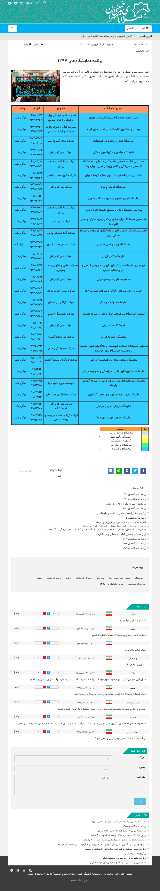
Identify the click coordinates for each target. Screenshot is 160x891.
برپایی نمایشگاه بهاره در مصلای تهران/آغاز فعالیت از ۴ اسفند (118, 835)
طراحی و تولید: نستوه (80, 880)
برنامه (68, 578)
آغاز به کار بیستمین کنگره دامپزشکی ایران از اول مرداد (121, 523)
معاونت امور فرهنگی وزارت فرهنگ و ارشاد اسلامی (61, 118)
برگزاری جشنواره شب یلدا (134, 853)
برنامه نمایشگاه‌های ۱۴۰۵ (134, 518)
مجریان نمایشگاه (84, 578)
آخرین (138, 815)
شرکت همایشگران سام (61, 314)
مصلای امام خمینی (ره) (119, 578)
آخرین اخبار (146, 36)
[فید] (28, 3)
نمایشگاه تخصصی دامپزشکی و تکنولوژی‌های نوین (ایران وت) (112, 164)
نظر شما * (140, 777)
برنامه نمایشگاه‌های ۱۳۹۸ (134, 495)
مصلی (39, 578)
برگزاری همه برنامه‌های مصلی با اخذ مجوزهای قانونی (121, 513)
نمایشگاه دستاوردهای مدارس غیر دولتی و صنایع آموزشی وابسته (113, 383)
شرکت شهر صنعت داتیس (61, 175)
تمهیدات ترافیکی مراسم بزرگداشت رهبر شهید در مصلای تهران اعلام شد (95, 37)
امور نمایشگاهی (136, 28)
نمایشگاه (139, 578)
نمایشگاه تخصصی (136, 584)
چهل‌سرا (100, 578)
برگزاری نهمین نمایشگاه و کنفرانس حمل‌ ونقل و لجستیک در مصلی (115, 849)
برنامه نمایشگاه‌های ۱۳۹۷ (80, 61)
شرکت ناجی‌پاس (61, 221)
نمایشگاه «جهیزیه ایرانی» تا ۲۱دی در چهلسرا (125, 504)
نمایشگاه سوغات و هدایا (113, 302)
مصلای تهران (122, 11)
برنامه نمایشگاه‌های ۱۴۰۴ (134, 548)
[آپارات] (15, 3)
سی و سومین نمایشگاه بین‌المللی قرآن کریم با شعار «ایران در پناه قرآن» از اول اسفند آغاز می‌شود (102, 844)
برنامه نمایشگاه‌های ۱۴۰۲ (134, 539)
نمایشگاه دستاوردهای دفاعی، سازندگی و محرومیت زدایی (113, 371)
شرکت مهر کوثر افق (61, 152)
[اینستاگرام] (21, 3)
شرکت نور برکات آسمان (61, 337)
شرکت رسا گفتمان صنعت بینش (61, 164)
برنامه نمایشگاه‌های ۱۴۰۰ (134, 509)
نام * (143, 757)
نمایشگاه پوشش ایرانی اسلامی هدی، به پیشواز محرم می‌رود (119, 822)
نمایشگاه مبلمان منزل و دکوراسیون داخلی (113, 360)
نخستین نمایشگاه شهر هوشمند (112, 351)
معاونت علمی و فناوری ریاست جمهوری (61, 267)
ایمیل (142, 767)
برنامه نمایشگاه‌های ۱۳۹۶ (134, 499)
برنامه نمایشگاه (54, 578)
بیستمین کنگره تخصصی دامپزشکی (124, 161)
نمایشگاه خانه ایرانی (113, 325)
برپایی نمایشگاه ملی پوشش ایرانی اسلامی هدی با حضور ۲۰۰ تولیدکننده (113, 840)
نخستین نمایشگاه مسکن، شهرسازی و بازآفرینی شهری (118, 346)
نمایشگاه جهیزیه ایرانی (113, 337)
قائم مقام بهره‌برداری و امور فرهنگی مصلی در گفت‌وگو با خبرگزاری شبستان (114, 526)
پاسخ (16, 613)
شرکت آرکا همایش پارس (61, 233)
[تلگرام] (9, 3)
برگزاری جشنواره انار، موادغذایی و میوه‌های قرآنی (124, 858)
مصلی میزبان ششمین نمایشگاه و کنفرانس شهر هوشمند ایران (118, 863)
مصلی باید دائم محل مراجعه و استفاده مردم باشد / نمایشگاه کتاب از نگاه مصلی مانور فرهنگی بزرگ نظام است (95, 530)
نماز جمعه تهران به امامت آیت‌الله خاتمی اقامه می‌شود (121, 831)
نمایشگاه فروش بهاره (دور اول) (113, 406)
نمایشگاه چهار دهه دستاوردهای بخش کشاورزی (113, 395)
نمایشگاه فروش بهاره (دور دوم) (113, 418)
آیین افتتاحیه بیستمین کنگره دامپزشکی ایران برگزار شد (120, 534)
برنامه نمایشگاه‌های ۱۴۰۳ (134, 544)
